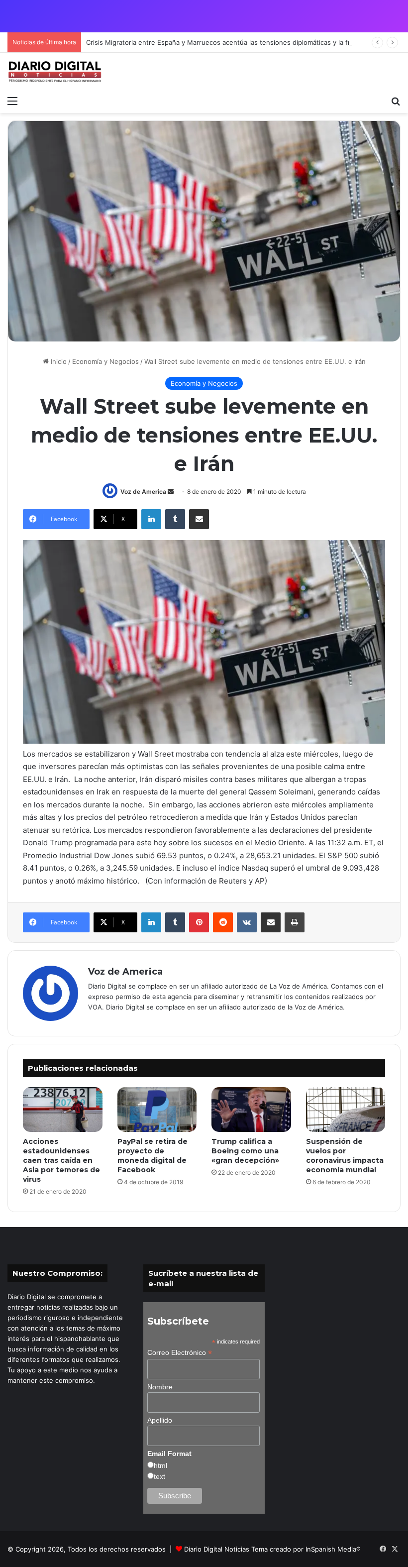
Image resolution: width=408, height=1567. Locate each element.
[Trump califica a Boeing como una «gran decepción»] (251, 1109)
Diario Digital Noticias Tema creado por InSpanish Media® (272, 1549)
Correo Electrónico (179, 1352)
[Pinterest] (199, 922)
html (160, 1465)
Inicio (58, 361)
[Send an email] (171, 491)
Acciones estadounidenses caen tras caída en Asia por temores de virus (61, 1160)
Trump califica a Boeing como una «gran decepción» (245, 1151)
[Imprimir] (295, 922)
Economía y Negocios (105, 361)
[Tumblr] (175, 519)
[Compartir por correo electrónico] (199, 519)
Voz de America (143, 491)
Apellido (159, 1420)
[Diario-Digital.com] (54, 72)
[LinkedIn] (151, 519)
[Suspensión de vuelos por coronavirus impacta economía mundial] (346, 1109)
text (159, 1476)
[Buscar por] (396, 100)
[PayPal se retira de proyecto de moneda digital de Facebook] (157, 1109)
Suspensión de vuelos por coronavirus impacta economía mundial (345, 1155)
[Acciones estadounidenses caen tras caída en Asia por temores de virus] (62, 1109)
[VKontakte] (247, 922)
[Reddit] (223, 922)
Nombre (160, 1387)
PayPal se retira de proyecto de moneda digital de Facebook (152, 1155)
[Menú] (12, 100)
